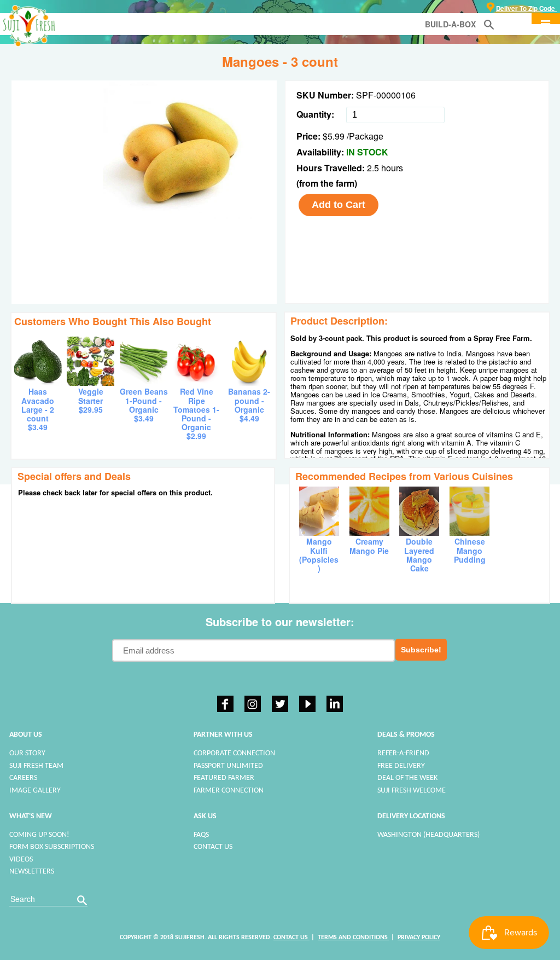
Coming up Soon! (39, 835)
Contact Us (213, 847)
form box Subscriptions (51, 847)
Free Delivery (401, 766)
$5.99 (334, 136)
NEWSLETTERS (31, 872)
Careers (23, 778)
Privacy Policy (419, 937)
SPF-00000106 (386, 95)
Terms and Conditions (353, 937)
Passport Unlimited (228, 766)
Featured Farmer (224, 778)
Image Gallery (35, 790)
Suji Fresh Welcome (411, 790)
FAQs (201, 835)
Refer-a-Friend (403, 753)
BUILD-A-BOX (450, 24)
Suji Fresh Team (36, 766)
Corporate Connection (234, 753)
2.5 (374, 167)
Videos (21, 859)
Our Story (27, 753)
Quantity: (315, 114)
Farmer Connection (229, 790)
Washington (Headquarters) (428, 835)
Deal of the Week (407, 778)
